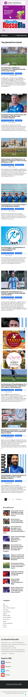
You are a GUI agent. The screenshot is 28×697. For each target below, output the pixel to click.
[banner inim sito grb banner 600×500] (14, 10)
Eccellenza (5, 609)
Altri (4, 604)
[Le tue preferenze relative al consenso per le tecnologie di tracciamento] (25, 694)
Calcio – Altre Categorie (9, 608)
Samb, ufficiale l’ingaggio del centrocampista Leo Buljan (17, 581)
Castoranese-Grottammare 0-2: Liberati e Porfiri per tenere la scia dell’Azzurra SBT (13, 160)
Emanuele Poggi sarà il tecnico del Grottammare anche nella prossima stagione (13, 116)
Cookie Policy (11, 653)
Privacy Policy (4, 653)
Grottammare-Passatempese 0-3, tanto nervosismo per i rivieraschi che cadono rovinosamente (14, 385)
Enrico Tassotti (12, 122)
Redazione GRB (13, 75)
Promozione (18, 73)
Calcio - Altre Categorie (7, 73)
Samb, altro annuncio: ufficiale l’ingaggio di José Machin (17, 573)
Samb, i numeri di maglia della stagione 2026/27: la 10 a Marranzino (18, 539)
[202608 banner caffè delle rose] (14, 359)
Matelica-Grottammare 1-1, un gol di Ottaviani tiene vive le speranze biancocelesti (13, 431)
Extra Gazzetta (6, 611)
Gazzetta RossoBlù (14, 684)
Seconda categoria (7, 623)
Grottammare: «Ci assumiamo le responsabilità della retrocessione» (13, 249)
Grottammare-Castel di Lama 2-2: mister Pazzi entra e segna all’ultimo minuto (13, 476)
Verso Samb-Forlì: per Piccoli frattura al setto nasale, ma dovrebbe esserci (18, 566)
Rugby (4, 621)
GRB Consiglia (6, 615)
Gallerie (5, 613)
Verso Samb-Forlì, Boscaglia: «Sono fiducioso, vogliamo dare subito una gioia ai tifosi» (13, 530)
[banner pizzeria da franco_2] (14, 339)
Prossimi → (19, 499)
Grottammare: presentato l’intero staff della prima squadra (14, 205)
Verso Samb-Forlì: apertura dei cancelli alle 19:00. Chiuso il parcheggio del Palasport (13, 548)
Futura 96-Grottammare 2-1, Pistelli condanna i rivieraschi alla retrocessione (13, 293)
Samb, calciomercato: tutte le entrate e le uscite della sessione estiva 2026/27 (17, 590)
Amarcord (5, 606)
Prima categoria (19, 164)
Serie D (5, 627)
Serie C (5, 625)
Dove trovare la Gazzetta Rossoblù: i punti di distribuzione (17, 521)
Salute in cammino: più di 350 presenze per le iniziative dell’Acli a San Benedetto (17, 557)
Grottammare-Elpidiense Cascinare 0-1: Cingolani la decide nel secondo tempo (13, 69)
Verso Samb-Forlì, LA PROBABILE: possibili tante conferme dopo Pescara (17, 513)
